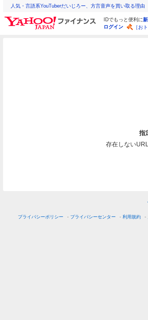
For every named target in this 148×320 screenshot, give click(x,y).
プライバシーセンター (93, 217)
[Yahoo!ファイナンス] (51, 18)
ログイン (113, 27)
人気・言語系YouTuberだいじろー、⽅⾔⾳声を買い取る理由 (78, 6)
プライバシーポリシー (40, 217)
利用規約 (132, 217)
